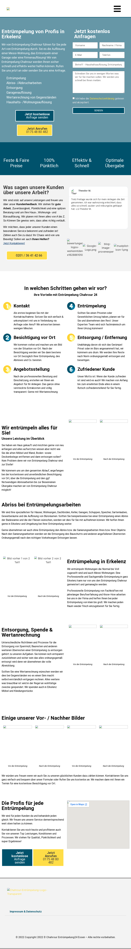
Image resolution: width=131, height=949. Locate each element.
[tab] (65, 911)
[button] (34, 115)
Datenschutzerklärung (102, 98)
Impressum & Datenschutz (26, 911)
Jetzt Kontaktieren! (14, 243)
